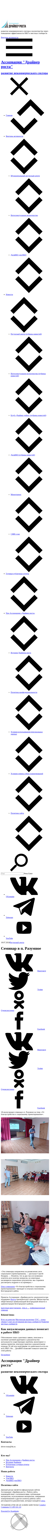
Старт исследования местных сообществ (24, 1322)
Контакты (10, 1467)
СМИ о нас (15, 534)
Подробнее (5, 1355)
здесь (43, 1501)
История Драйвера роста (21, 653)
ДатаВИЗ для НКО (18, 255)
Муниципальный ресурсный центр (25, 176)
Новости (9, 294)
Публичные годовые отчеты (17, 1464)
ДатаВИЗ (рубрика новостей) (23, 455)
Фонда (13, 1299)
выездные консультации (11, 1308)
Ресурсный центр (17, 942)
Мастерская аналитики (25, 1320)
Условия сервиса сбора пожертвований (27, 774)
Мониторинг (16, 494)
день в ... (25, 1308)
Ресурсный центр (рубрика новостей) (26, 334)
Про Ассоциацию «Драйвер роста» (20, 613)
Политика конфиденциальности (24, 692)
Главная (9, 115)
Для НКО (10, 1478)
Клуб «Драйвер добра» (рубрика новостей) (28, 415)
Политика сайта (17, 813)
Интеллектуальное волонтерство (24, 215)
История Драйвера (13, 1462)
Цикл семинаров (8, 1287)
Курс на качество (8, 1320)
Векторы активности (9, 37)
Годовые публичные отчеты (17, 574)
